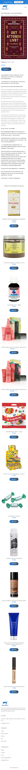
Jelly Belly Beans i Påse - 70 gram (14, 431)
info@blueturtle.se (5, 723)
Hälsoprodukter (4, 733)
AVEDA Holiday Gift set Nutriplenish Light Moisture (14, 347)
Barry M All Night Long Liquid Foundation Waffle (14, 600)
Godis (8, 62)
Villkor (2, 755)
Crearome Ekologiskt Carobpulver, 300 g (14, 262)
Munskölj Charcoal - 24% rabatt (14, 558)
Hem (2, 15)
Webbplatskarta (5, 760)
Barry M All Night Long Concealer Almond (14, 686)
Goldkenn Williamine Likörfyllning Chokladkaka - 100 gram (14, 219)
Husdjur (3, 736)
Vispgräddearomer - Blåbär (14, 305)
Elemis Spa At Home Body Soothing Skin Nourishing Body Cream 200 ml (14, 643)
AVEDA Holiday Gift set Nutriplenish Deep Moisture (14, 389)
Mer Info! (6, 69)
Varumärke (3, 741)
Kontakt (3, 752)
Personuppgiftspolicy (6, 757)
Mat (2, 738)
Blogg (2, 750)
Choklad (12, 62)
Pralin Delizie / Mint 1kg (14, 516)
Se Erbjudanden (18, 2)
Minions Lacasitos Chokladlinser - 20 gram (14, 474)
